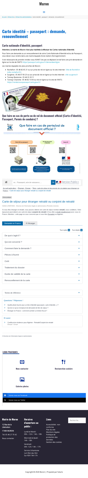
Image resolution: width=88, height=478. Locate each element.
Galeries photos (22, 386)
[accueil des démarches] (6, 181)
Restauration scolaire (64, 368)
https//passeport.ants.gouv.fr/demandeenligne (41, 62)
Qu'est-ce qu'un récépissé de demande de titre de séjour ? (28, 308)
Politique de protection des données (52, 437)
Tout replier (64, 230)
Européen (51, 214)
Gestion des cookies (54, 442)
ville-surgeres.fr (71, 74)
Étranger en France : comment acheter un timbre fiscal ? (27, 311)
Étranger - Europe (24, 188)
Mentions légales (53, 432)
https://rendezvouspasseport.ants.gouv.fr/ (24, 82)
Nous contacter (22, 368)
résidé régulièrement (63, 212)
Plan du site (50, 429)
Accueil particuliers (10, 188)
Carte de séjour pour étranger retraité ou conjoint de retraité (30, 191)
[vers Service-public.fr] (67, 182)
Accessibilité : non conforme (53, 425)
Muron (44, 3)
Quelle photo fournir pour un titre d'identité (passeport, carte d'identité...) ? (33, 305)
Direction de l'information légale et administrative (17, 336)
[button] (42, 235)
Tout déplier (76, 230)
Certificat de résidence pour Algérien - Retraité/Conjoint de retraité (30, 322)
